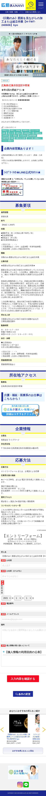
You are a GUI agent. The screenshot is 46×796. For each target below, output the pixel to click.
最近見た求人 (30, 8)
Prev (1, 729)
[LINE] (26, 784)
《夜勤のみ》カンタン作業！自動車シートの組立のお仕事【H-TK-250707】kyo (18, 736)
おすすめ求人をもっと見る (23, 751)
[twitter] (20, 784)
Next (44, 729)
